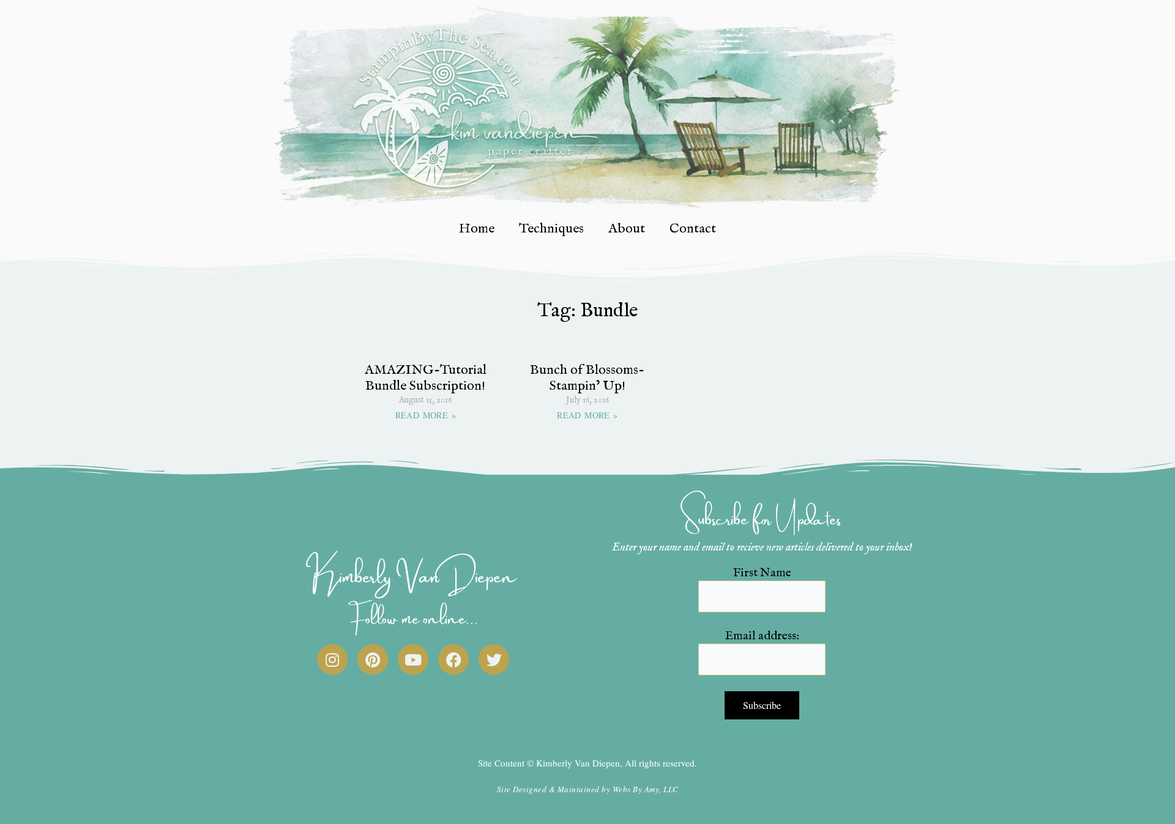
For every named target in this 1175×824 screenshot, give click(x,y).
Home (476, 228)
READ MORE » (425, 415)
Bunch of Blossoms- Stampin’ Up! (587, 378)
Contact (693, 228)
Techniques (551, 228)
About (626, 228)
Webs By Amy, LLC (646, 789)
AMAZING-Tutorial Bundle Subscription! (426, 378)
